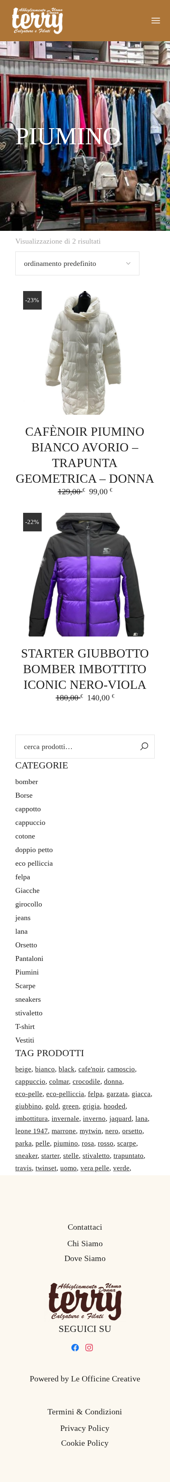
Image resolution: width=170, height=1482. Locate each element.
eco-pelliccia (65, 1094)
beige (23, 1069)
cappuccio (30, 822)
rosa (88, 1143)
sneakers (28, 999)
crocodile (86, 1081)
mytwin (91, 1131)
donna (113, 1081)
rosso (105, 1143)
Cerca (144, 747)
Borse (24, 795)
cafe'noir (91, 1069)
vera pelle (94, 1168)
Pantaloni (29, 958)
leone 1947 (31, 1131)
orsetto (132, 1131)
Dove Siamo (85, 1258)
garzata (117, 1094)
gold (52, 1106)
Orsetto (26, 945)
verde (121, 1168)
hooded (114, 1106)
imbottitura (31, 1119)
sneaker (26, 1156)
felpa (22, 877)
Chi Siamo (85, 1243)
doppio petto (34, 850)
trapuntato (128, 1156)
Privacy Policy (84, 1428)
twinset (46, 1168)
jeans (23, 918)
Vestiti (24, 1040)
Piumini (27, 972)
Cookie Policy (85, 1442)
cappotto (28, 809)
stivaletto (28, 1013)
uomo (68, 1168)
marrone (64, 1131)
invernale (65, 1119)
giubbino (28, 1106)
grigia (91, 1106)
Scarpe (25, 986)
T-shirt (25, 1026)
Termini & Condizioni (84, 1411)
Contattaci (85, 1226)
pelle (42, 1143)
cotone (25, 836)
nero (111, 1131)
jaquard (120, 1119)
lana (21, 931)
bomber (26, 781)
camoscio (121, 1069)
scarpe (126, 1143)
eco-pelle (28, 1094)
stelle (71, 1156)
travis (23, 1168)
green (70, 1106)
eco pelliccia (34, 863)
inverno (94, 1119)
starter (50, 1156)
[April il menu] (155, 20)
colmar (59, 1081)
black (67, 1069)
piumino (66, 1143)
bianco (45, 1069)
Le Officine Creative (105, 1378)
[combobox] (77, 263)
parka (23, 1143)
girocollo (28, 904)
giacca (141, 1094)
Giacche (27, 890)
